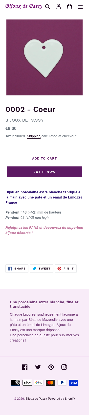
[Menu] (80, 6)
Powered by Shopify (61, 398)
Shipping (34, 136)
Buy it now (44, 172)
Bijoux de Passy (36, 398)
